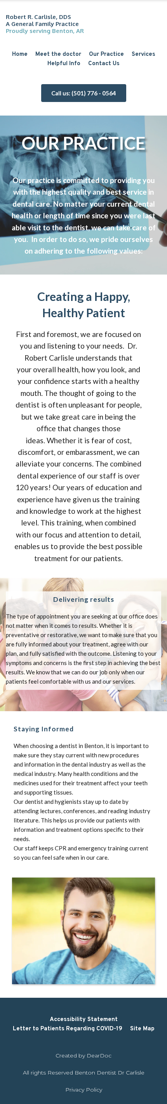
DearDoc (99, 1055)
